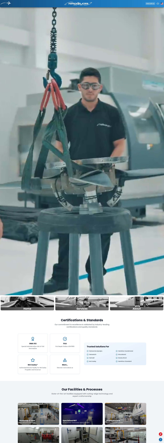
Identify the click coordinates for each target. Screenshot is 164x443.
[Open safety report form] (161, 434)
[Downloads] (157, 3)
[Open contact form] (161, 440)
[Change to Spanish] (162, 3)
